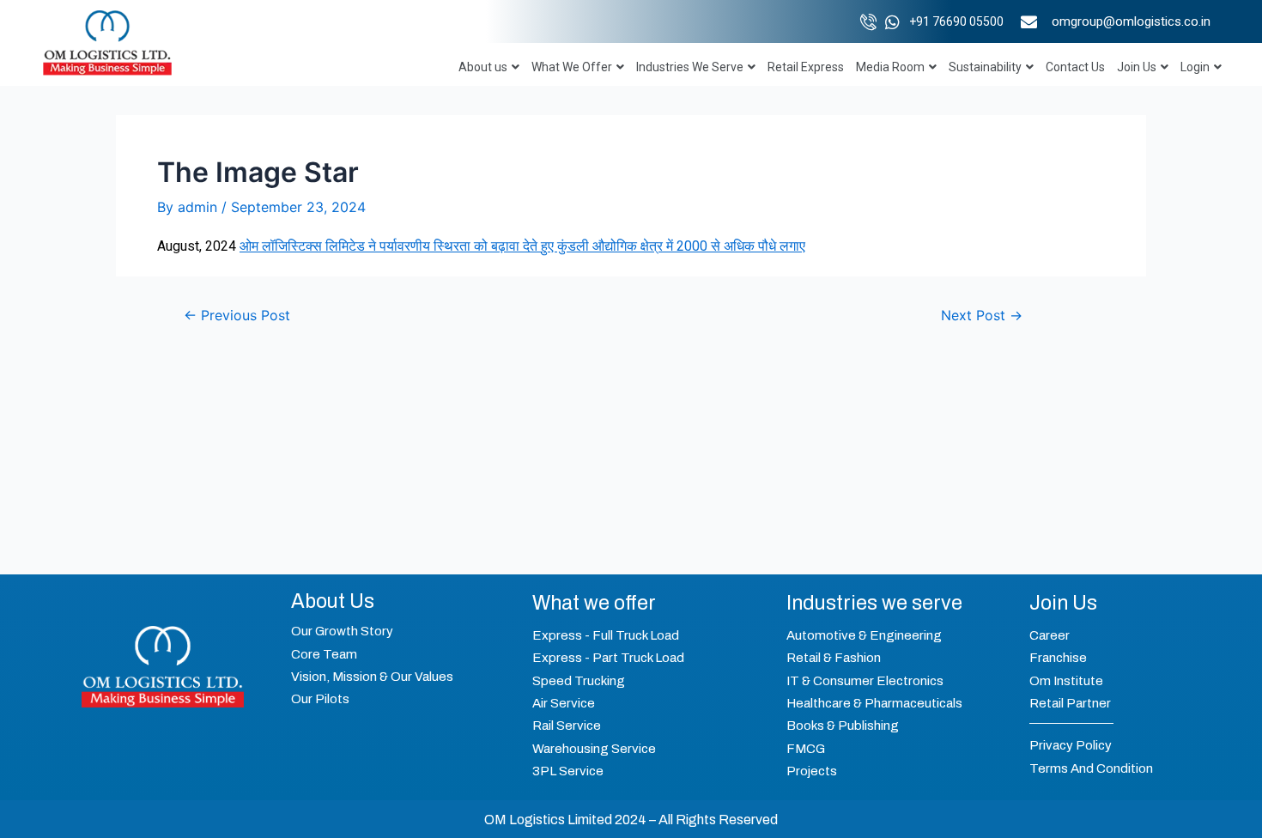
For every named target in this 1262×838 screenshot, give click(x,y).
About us (482, 67)
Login (1195, 67)
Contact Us (1075, 67)
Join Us (1136, 67)
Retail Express (806, 67)
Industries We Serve (689, 67)
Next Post (981, 315)
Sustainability (985, 67)
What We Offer (571, 67)
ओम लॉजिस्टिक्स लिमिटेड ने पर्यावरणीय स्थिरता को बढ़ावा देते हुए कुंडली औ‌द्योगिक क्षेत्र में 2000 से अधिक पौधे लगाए (522, 246)
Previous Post (237, 315)
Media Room (890, 67)
